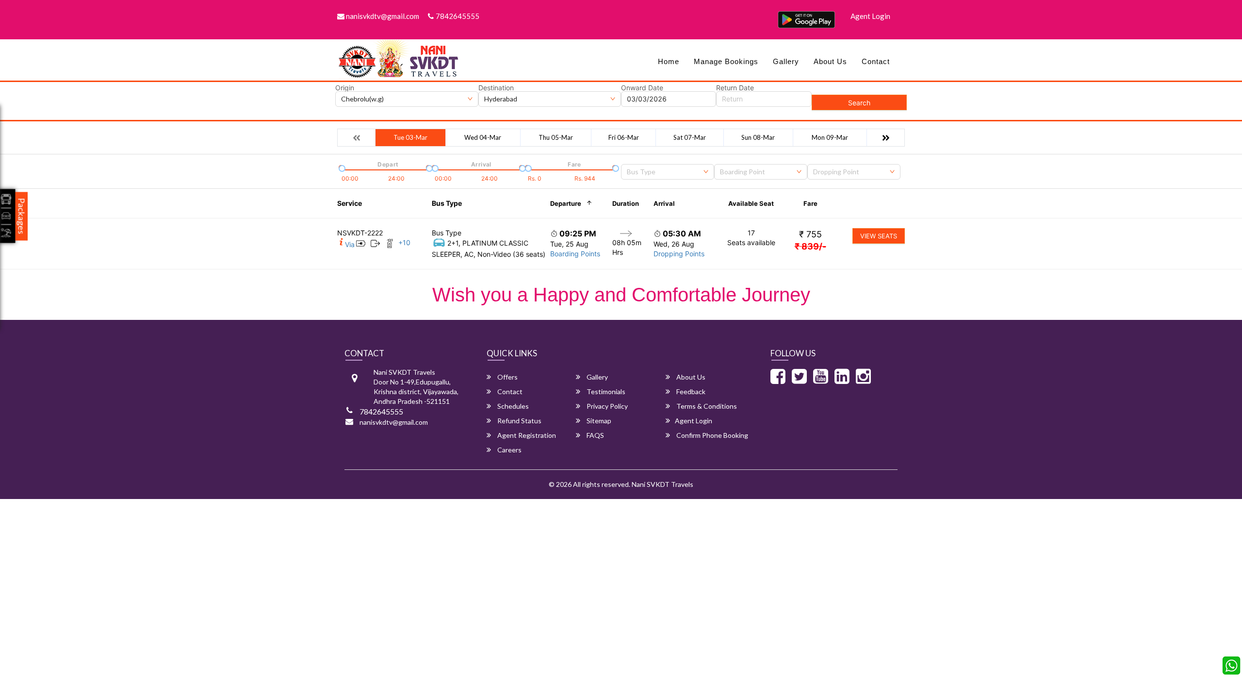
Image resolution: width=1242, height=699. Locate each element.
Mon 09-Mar (830, 137)
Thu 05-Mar (556, 137)
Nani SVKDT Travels (662, 484)
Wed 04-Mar (482, 137)
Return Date (735, 87)
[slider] (341, 167)
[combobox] (667, 172)
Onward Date (642, 87)
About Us (830, 61)
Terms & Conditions (706, 406)
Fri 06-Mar (623, 137)
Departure (565, 203)
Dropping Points (679, 254)
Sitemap (598, 420)
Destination (496, 87)
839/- (810, 246)
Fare (810, 203)
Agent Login (870, 16)
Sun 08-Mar (758, 137)
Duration (625, 203)
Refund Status (518, 420)
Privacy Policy (606, 406)
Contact (876, 61)
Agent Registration (526, 435)
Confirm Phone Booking (711, 435)
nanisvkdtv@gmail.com (381, 16)
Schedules (512, 406)
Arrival (664, 203)
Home (668, 61)
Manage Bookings (726, 61)
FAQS (594, 435)
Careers (509, 450)
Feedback (690, 391)
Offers (507, 377)
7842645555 (457, 16)
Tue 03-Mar (410, 137)
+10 (404, 242)
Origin (344, 87)
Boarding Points (575, 254)
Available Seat (751, 203)
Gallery (786, 61)
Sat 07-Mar (689, 137)
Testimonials (605, 391)
